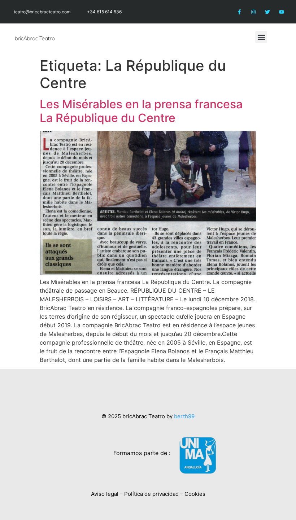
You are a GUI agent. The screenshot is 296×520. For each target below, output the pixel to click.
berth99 (184, 416)
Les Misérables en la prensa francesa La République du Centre (141, 111)
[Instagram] (253, 12)
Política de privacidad (151, 493)
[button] (261, 37)
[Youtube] (282, 12)
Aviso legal (104, 493)
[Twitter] (268, 12)
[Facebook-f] (239, 12)
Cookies (194, 493)
